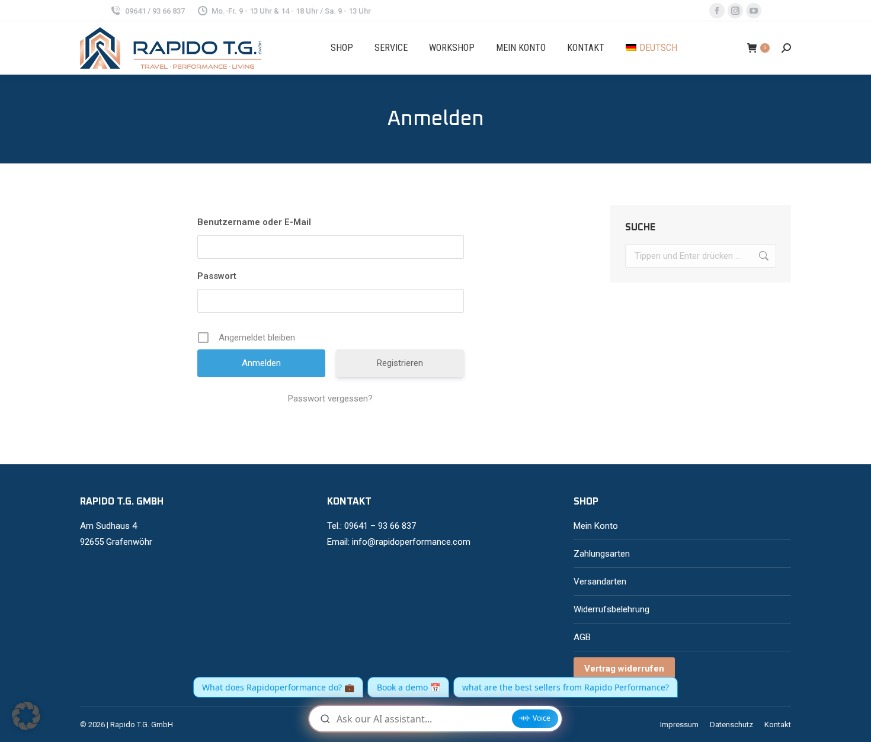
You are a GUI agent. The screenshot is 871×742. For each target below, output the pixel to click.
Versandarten (600, 581)
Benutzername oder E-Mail (254, 222)
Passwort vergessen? (330, 398)
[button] (26, 716)
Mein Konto (596, 526)
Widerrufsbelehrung (611, 609)
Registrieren (400, 363)
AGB (582, 637)
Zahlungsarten (602, 553)
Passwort (216, 276)
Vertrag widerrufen (624, 668)
